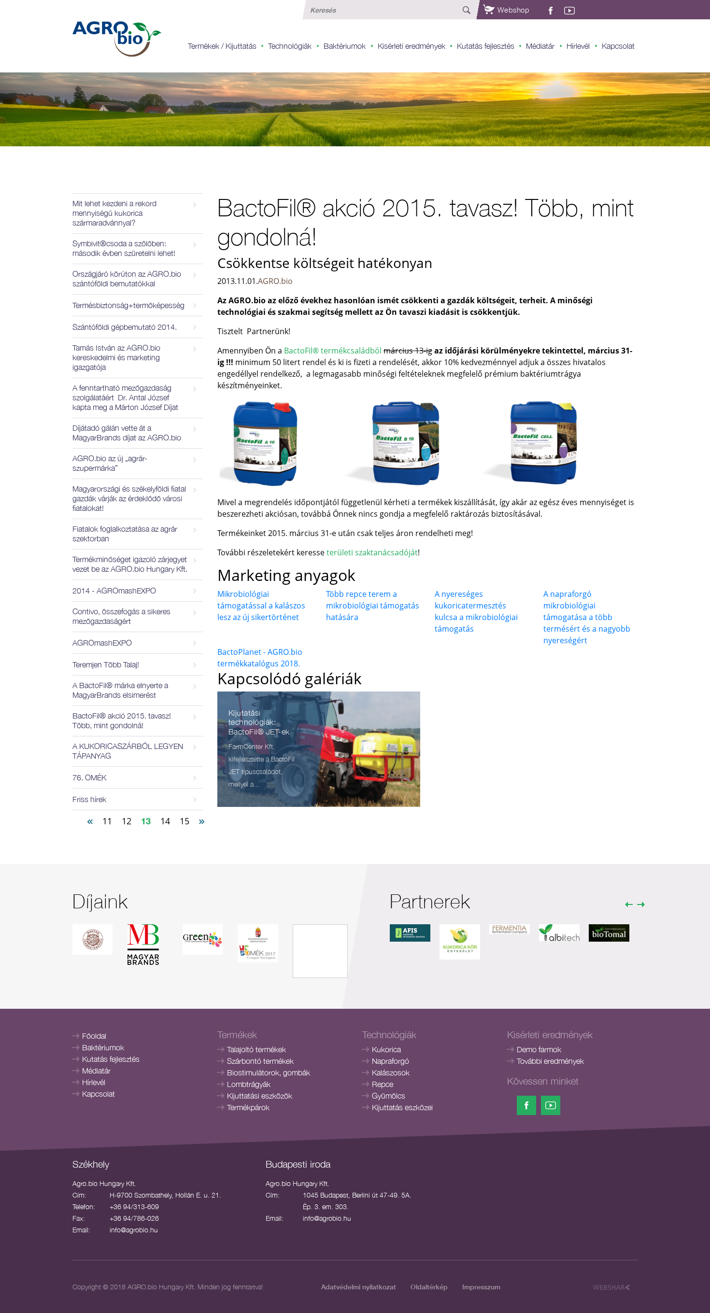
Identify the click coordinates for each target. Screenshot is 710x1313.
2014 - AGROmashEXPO (114, 590)
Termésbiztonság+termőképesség (128, 305)
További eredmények (550, 1061)
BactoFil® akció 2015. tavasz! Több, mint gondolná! (121, 720)
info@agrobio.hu (134, 1230)
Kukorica (386, 1049)
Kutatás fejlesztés (485, 46)
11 (107, 821)
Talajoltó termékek (256, 1049)
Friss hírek (89, 799)
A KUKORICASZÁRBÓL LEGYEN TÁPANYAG (127, 751)
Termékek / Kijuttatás (222, 46)
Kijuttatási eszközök (259, 1095)
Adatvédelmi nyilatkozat (358, 1287)
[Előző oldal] (90, 820)
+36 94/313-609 (134, 1206)
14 (165, 821)
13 (146, 821)
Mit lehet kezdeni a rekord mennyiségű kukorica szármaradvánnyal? (114, 213)
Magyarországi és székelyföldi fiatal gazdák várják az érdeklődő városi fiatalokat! (129, 498)
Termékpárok (248, 1107)
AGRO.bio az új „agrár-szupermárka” (109, 463)
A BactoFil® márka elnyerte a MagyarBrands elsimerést (120, 690)
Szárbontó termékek (260, 1061)
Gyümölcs (388, 1095)
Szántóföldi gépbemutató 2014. (124, 327)
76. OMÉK (89, 777)
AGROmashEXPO (102, 642)
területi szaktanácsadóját (372, 552)
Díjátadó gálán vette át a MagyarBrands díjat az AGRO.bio (126, 433)
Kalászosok (391, 1072)
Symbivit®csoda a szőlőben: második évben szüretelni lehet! (123, 248)
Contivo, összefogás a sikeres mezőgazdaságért (121, 616)
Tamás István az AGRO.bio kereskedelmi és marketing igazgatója (116, 357)
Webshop (512, 9)
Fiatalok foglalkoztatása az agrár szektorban (124, 533)
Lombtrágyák (248, 1084)
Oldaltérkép (429, 1287)
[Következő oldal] (202, 820)
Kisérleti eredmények (411, 46)
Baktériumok (345, 46)
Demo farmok (539, 1049)
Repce (382, 1084)
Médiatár (540, 46)
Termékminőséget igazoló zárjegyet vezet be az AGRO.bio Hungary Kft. (129, 564)
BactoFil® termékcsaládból (333, 350)
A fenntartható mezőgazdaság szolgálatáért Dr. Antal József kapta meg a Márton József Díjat (125, 397)
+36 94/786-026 (134, 1218)
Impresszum (481, 1287)
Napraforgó (390, 1061)
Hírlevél (578, 46)
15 (184, 821)
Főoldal (94, 1035)
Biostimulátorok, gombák (268, 1072)
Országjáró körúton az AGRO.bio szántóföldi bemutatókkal (126, 278)
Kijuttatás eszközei (402, 1107)
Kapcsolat (618, 46)
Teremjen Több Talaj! (105, 664)
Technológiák (290, 46)
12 (126, 821)
